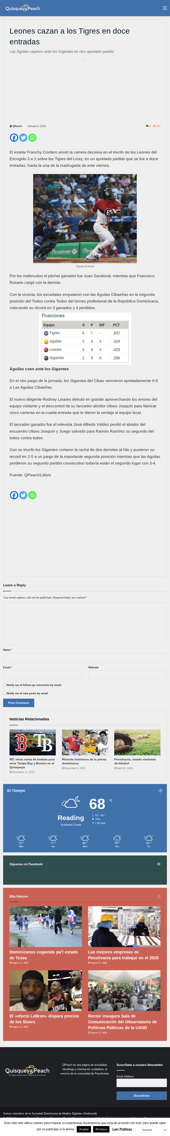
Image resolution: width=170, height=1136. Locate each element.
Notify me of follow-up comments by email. (34, 685)
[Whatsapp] (32, 137)
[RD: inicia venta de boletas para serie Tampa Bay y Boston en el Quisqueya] (33, 743)
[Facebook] (14, 137)
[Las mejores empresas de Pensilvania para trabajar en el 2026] (124, 926)
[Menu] (165, 9)
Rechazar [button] (101, 1129)
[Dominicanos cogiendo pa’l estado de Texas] (46, 926)
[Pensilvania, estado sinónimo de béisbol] (137, 743)
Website (93, 667)
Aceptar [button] (84, 1129)
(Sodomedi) (90, 1113)
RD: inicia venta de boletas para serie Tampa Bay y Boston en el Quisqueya (32, 763)
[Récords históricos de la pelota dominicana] (85, 743)
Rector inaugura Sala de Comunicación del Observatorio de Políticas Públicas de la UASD (122, 1022)
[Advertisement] (85, 91)
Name (7, 649)
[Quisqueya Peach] (22, 8)
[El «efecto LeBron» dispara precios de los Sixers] (46, 990)
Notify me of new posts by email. (28, 693)
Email (7, 667)
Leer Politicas (122, 1129)
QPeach (17, 126)
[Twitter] (23, 137)
